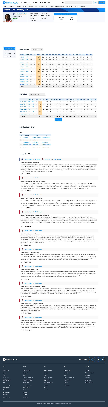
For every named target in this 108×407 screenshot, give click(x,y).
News (36, 6)
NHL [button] (33, 2)
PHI (27, 57)
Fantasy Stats (12, 6)
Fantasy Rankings (27, 380)
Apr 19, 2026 (23, 104)
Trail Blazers (57, 159)
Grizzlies (37, 159)
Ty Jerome (25, 137)
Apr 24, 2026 (23, 109)
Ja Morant (47, 159)
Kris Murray (45, 142)
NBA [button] (29, 2)
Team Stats (6, 387)
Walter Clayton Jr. (37, 137)
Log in (96, 2)
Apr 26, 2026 (23, 111)
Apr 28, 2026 (23, 114)
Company (87, 370)
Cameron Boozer (27, 144)
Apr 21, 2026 (23, 106)
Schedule (82, 6)
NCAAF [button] (41, 2)
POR (27, 76)
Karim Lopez (35, 144)
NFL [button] (22, 2)
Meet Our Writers (89, 373)
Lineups (51, 6)
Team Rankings (6, 385)
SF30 (61, 19)
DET (27, 72)
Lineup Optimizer (43, 6)
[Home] (11, 2)
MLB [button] (25, 2)
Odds (24, 6)
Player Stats (6, 370)
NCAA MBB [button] (47, 2)
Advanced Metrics (59, 6)
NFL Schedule (6, 392)
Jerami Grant (26, 142)
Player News (6, 377)
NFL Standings (6, 390)
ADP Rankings (26, 387)
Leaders (19, 6)
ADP (4, 382)
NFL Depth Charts (7, 380)
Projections (30, 6)
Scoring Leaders (48, 370)
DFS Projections (69, 6)
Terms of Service (89, 382)
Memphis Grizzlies (21, 14)
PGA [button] (36, 2)
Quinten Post (46, 147)
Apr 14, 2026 (23, 101)
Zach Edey (25, 147)
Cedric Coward (27, 140)
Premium (102, 2)
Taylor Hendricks (47, 144)
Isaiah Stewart (36, 147)
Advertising (87, 377)
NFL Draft (5, 394)
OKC (27, 62)
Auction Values (27, 390)
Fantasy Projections (28, 377)
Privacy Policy (88, 380)
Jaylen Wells (35, 142)
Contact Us (87, 375)
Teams (76, 6)
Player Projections (48, 377)
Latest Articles (6, 397)
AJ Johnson (35, 140)
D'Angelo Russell (46, 137)
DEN (27, 69)
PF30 (71, 19)
